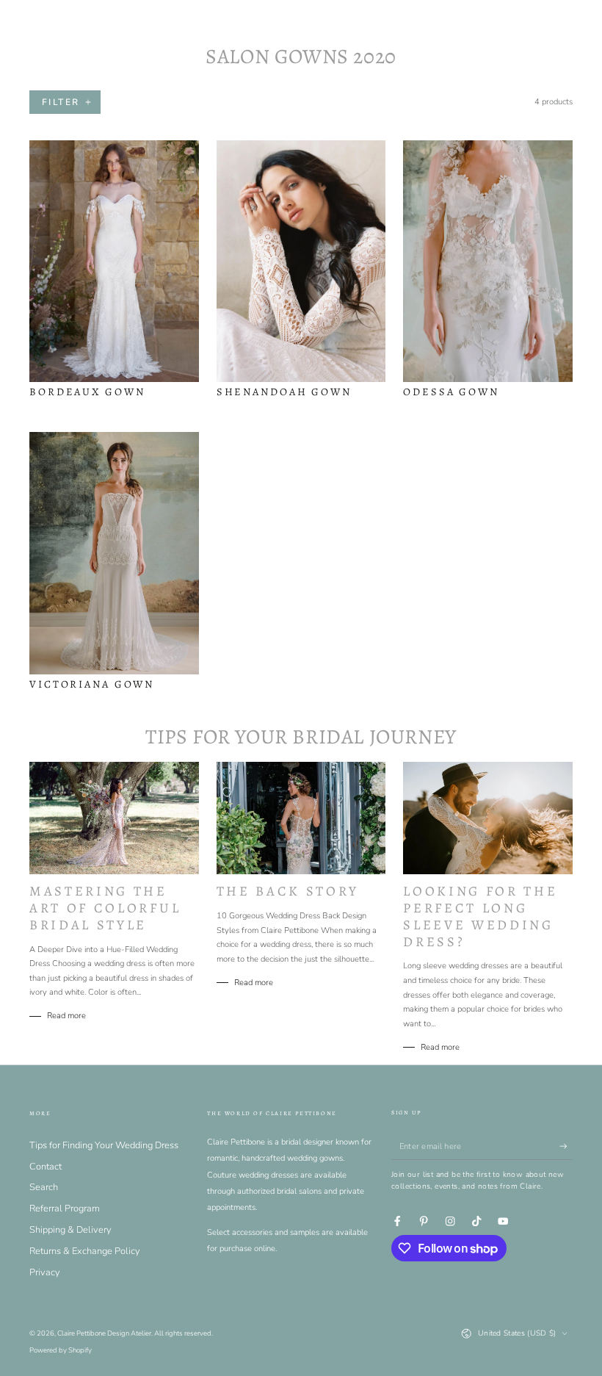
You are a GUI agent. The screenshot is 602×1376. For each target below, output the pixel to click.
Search (43, 1187)
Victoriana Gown (91, 684)
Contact (45, 1166)
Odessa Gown (451, 391)
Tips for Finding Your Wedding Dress (103, 1145)
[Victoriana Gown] (114, 553)
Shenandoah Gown (284, 391)
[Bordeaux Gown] (114, 261)
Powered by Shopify (60, 1350)
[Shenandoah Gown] (301, 261)
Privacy (44, 1272)
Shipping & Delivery (70, 1229)
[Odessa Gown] (488, 261)
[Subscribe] (566, 1146)
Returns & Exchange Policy (84, 1251)
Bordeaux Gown (87, 391)
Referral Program (64, 1208)
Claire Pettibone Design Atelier (104, 1333)
